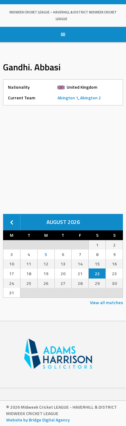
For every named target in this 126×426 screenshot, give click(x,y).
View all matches (106, 302)
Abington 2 (90, 97)
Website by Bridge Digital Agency (38, 420)
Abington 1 (67, 97)
